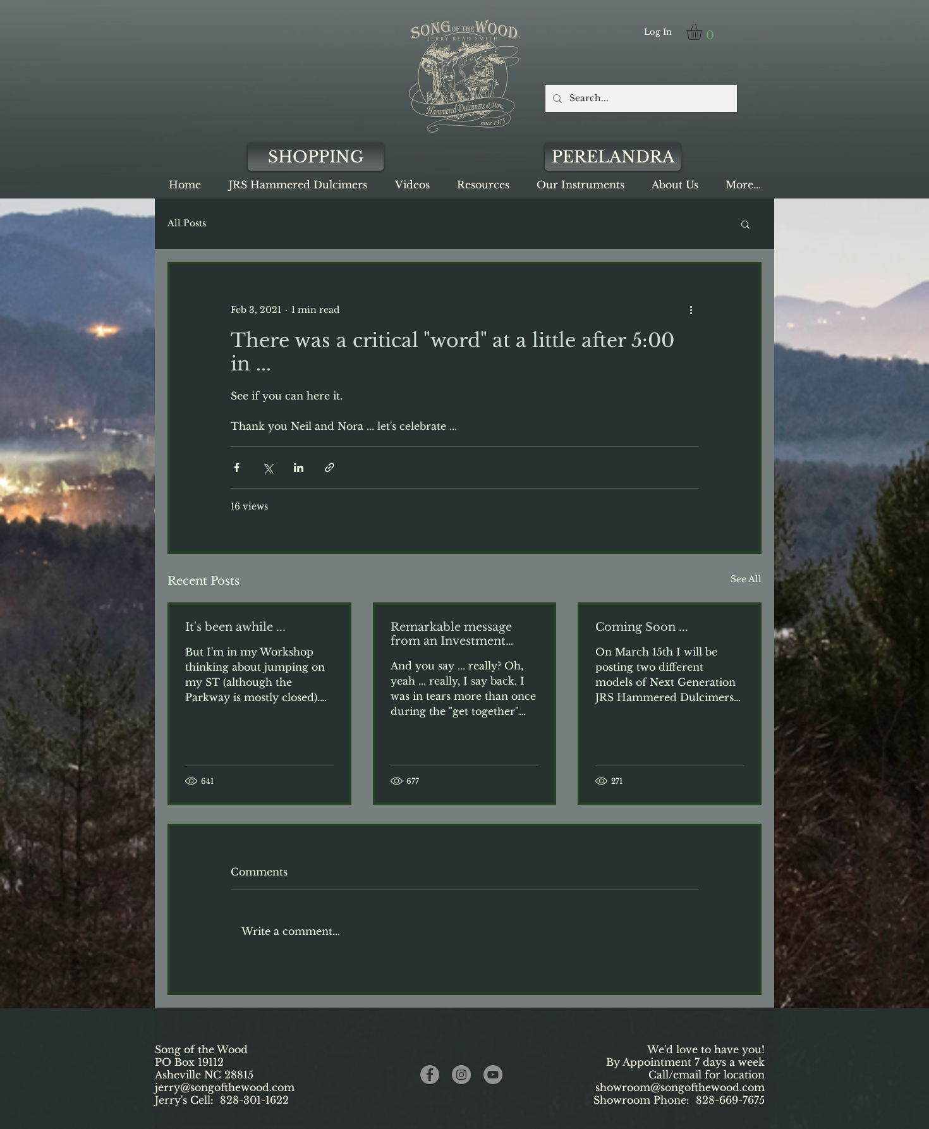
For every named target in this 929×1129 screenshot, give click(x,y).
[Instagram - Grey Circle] (461, 1074)
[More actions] (690, 309)
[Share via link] (330, 467)
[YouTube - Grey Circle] (492, 1074)
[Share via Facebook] (237, 467)
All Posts (186, 223)
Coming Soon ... (641, 627)
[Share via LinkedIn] (299, 467)
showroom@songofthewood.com (680, 1087)
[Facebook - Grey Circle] (429, 1074)
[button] (703, 32)
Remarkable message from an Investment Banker (451, 634)
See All (746, 579)
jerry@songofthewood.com (224, 1087)
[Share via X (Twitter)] (268, 467)
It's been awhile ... (235, 627)
